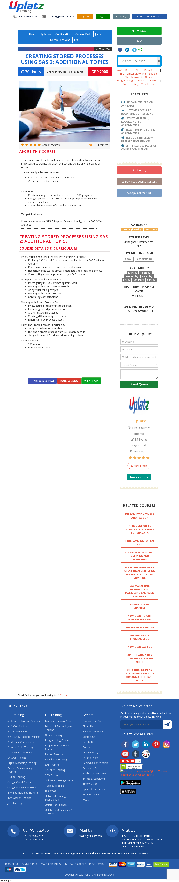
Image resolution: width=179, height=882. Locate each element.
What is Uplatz (91, 794)
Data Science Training (19, 752)
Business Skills (133, 70)
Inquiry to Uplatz (69, 380)
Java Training (14, 803)
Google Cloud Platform (20, 782)
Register (85, 16)
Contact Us (66, 695)
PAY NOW (92, 380)
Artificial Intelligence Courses (23, 721)
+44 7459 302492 (28, 16)
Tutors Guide (90, 784)
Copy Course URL (140, 193)
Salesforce (153, 80)
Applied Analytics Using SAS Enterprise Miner (140, 658)
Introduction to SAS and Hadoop (139, 516)
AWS (119, 70)
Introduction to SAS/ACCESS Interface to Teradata (139, 529)
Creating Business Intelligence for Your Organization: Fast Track (140, 675)
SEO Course (52, 775)
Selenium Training (55, 770)
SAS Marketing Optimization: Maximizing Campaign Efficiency (139, 591)
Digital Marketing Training (21, 763)
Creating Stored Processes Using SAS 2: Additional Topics (65, 59)
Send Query (139, 384)
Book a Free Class (93, 721)
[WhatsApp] (140, 49)
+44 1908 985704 (33, 839)
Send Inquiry (139, 170)
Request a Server (92, 768)
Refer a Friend (91, 757)
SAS (147, 229)
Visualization (148, 84)
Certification (63, 34)
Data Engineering (132, 229)
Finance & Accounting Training (19, 769)
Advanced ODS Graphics (139, 606)
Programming (125, 80)
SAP (125, 84)
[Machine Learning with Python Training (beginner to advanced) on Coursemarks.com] (146, 772)
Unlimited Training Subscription (55, 797)
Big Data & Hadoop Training (23, 736)
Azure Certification (17, 731)
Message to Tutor (43, 380)
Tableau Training (54, 785)
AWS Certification (17, 726)
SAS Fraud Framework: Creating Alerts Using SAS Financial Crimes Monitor (139, 572)
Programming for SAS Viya (140, 542)
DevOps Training (16, 757)
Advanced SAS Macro (139, 627)
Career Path (83, 34)
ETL (121, 73)
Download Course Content (140, 181)
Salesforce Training (56, 759)
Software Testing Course (59, 780)
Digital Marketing (136, 73)
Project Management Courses (57, 747)
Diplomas (50, 790)
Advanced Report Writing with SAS (140, 617)
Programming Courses (58, 740)
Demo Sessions (60, 40)
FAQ (76, 40)
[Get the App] (130, 782)
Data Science (151, 70)
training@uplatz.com (60, 16)
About (32, 34)
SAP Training (52, 764)
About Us (88, 726)
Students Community (94, 773)
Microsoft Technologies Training (58, 728)
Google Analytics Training (21, 787)
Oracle (148, 77)
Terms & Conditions (94, 778)
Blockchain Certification (20, 742)
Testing (134, 84)
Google (153, 73)
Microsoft (136, 77)
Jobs (98, 34)
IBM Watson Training (19, 797)
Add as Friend (141, 477)
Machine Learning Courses (60, 721)
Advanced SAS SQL (140, 647)
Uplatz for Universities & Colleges (59, 811)
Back (139, 40)
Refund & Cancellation (95, 763)
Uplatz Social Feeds (94, 789)
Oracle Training (53, 735)
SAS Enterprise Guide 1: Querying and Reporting (139, 556)
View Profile (140, 465)
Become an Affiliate (94, 731)
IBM (126, 77)
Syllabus (46, 34)
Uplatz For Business (56, 804)
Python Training (54, 754)
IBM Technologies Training (22, 792)
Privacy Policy (90, 752)
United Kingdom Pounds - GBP (150, 16)
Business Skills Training (20, 747)
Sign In (103, 16)
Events (86, 747)
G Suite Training (16, 777)
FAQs (86, 799)
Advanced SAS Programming (139, 637)
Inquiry (121, 16)
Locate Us (88, 742)
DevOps (140, 80)
